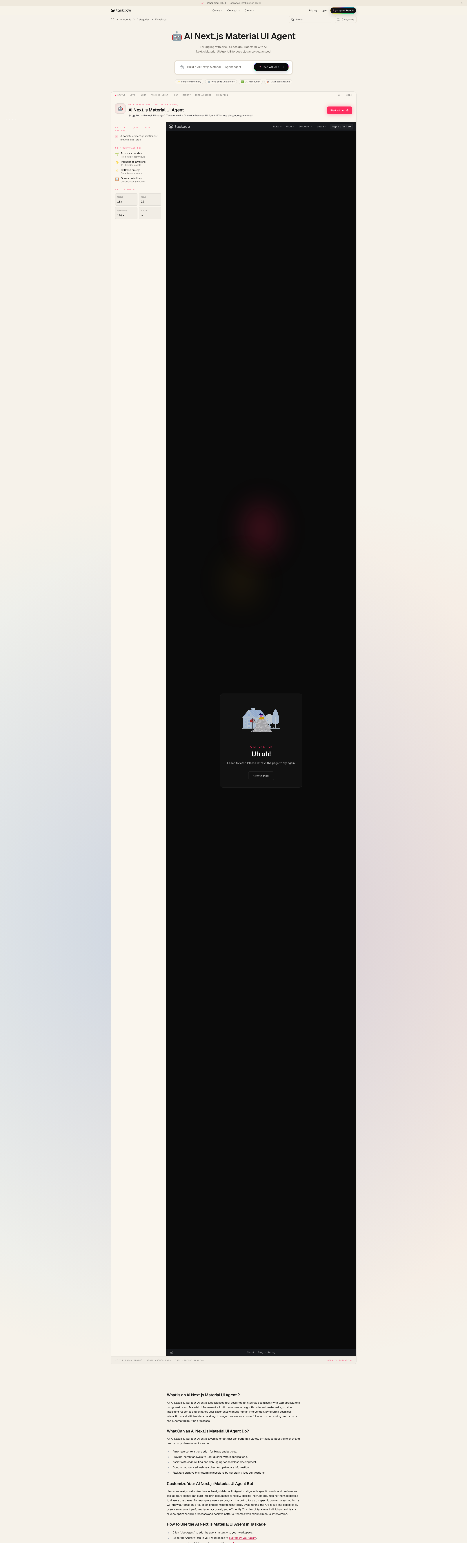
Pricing (313, 10)
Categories (143, 19)
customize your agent (242, 1538)
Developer (161, 19)
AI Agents (125, 19)
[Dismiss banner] (461, 3)
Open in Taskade (338, 1360)
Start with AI (337, 110)
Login (324, 10)
